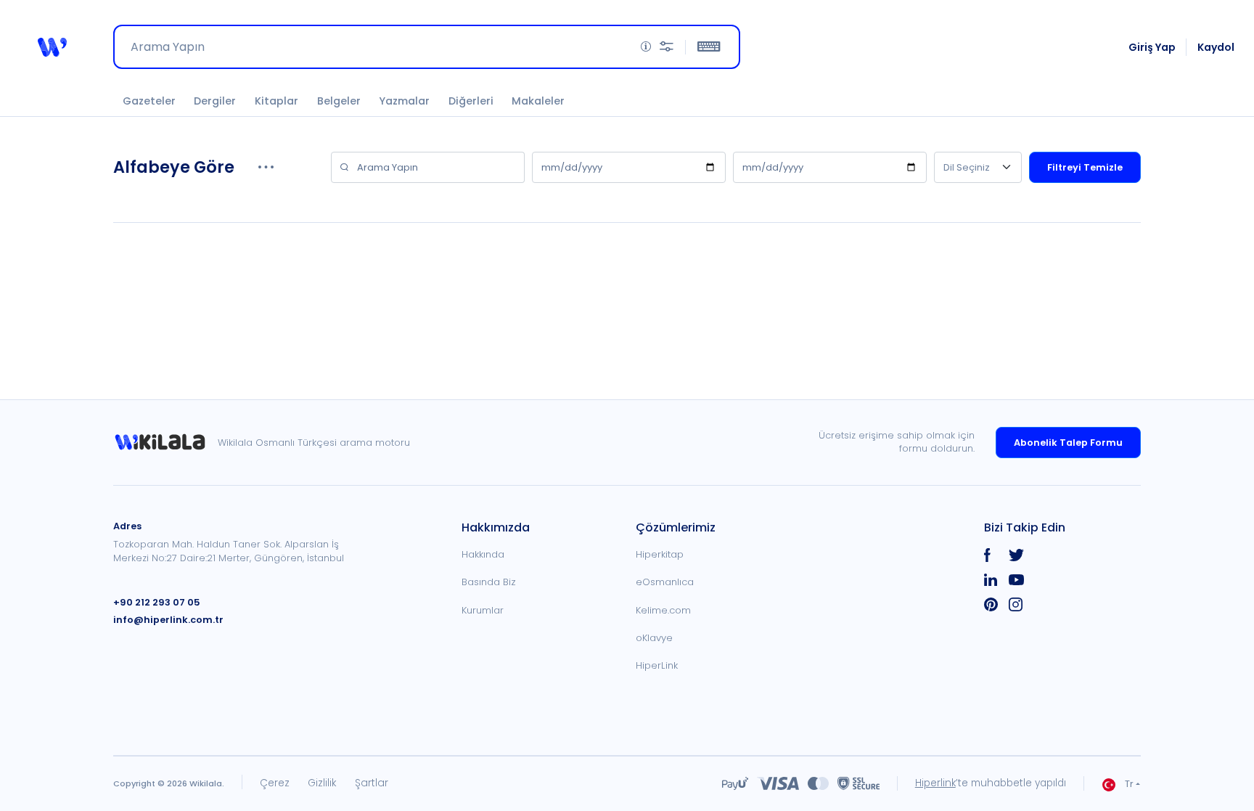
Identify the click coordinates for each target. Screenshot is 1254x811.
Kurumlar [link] (483, 610)
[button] (52, 47)
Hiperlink (935, 783)
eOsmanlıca (665, 582)
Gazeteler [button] (149, 101)
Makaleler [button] (538, 101)
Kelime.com (663, 610)
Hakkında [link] (483, 554)
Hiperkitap (660, 554)
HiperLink (657, 665)
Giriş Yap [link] (1152, 47)
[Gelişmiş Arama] (666, 47)
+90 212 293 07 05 (156, 602)
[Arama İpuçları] (645, 47)
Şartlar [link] (371, 783)
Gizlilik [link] (322, 783)
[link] (165, 442)
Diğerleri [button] (470, 101)
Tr (1129, 784)
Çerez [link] (275, 783)
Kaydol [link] (1215, 47)
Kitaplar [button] (276, 101)
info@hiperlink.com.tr (168, 620)
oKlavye (654, 638)
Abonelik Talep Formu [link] (1068, 442)
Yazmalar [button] (404, 101)
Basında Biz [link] (489, 582)
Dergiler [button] (215, 101)
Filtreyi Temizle (1085, 167)
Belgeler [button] (339, 101)
